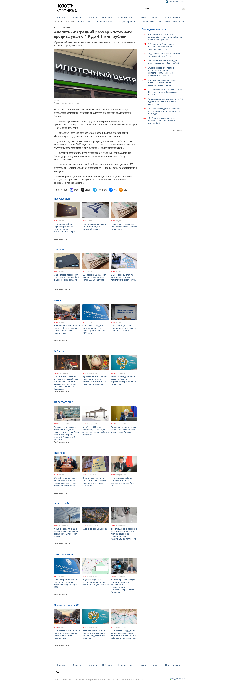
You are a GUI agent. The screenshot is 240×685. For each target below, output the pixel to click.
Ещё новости (60, 239)
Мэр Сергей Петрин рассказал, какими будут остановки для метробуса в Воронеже (95, 431)
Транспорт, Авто (104, 21)
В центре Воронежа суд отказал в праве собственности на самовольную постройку (164, 82)
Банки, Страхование (64, 21)
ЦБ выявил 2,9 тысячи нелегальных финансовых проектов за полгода (123, 328)
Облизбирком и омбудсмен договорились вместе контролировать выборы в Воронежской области (67, 482)
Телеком (142, 17)
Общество (77, 17)
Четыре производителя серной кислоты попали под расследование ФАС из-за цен (94, 634)
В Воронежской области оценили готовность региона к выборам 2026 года (122, 482)
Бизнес (155, 17)
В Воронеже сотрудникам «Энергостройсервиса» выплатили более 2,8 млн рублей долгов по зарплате (124, 634)
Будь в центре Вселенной (94, 529)
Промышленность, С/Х (150, 21)
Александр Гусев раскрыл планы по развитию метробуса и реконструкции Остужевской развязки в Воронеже (123, 585)
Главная (61, 17)
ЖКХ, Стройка (84, 21)
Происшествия (124, 17)
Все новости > (178, 131)
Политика (92, 17)
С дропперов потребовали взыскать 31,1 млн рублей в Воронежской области (66, 277)
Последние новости (154, 29)
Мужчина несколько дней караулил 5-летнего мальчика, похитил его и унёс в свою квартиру (94, 380)
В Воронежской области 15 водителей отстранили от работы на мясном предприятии (67, 329)
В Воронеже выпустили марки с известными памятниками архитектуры (123, 277)
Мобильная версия (176, 2)
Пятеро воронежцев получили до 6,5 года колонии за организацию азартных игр (165, 101)
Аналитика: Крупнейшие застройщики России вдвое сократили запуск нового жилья (67, 532)
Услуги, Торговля (126, 21)
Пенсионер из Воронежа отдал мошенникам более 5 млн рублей (124, 226)
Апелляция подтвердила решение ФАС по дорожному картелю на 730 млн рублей (124, 380)
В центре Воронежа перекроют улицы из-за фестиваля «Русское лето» (95, 582)
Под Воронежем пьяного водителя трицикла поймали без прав (94, 226)
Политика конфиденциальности (92, 679)
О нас (57, 679)
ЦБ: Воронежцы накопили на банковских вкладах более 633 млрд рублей (94, 277)
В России (107, 17)
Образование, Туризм (174, 21)
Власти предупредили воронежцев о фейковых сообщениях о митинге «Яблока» (94, 482)
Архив (115, 679)
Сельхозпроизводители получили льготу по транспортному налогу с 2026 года (94, 329)
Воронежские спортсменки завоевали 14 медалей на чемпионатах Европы (123, 429)
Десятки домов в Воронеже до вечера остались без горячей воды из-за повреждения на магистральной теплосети (124, 534)
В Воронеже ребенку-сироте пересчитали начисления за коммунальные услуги (64, 228)
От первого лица (173, 17)
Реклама (67, 679)
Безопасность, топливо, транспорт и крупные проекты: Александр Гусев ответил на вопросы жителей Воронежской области (66, 433)
